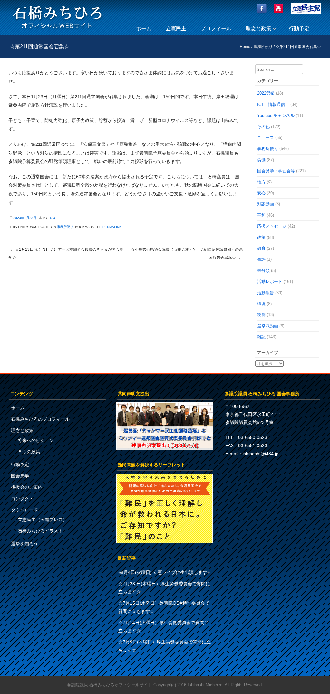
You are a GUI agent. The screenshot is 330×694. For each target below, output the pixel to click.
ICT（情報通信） (273, 104)
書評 (261, 259)
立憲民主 (176, 28)
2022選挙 (266, 93)
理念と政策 (258, 28)
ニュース (265, 137)
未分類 (263, 270)
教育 (261, 248)
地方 (261, 182)
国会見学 (20, 475)
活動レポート (269, 281)
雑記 (261, 336)
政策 (261, 237)
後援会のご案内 (27, 487)
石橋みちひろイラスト (40, 530)
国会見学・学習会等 (276, 170)
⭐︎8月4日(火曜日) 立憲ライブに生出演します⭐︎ (164, 572)
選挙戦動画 (267, 326)
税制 (261, 314)
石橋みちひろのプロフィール (40, 419)
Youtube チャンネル (276, 115)
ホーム (143, 28)
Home (245, 46)
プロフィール (215, 28)
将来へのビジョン (36, 440)
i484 (52, 218)
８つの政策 (29, 451)
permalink (111, 227)
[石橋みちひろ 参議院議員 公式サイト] (57, 30)
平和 (261, 215)
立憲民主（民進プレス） (42, 519)
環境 (261, 303)
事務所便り (263, 46)
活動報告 (265, 292)
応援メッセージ (271, 226)
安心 (261, 193)
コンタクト (22, 498)
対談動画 (265, 204)
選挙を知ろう (24, 543)
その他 (263, 126)
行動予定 (299, 28)
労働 (261, 159)
